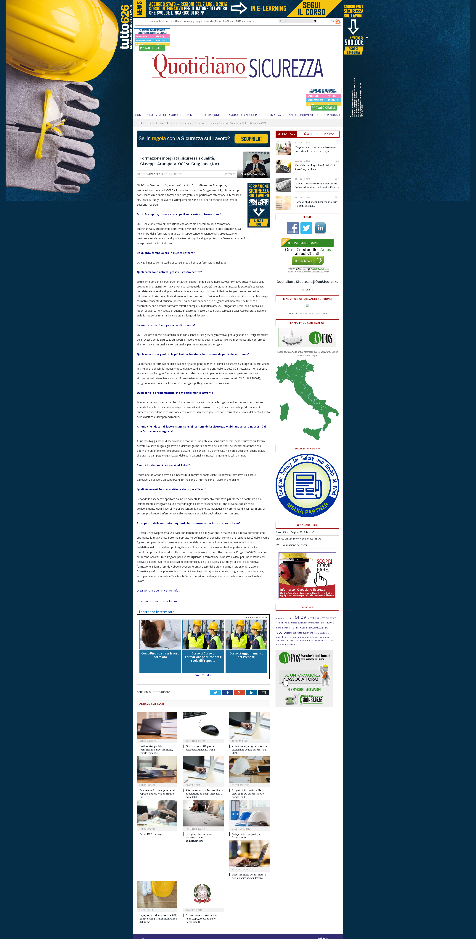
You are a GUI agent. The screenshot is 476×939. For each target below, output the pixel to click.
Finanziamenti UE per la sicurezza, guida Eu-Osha (200, 748)
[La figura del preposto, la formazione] (249, 813)
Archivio (329, 134)
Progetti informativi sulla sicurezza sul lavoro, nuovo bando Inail (248, 794)
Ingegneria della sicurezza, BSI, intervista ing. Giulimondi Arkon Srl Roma (158, 919)
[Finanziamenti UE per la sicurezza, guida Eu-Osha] (203, 725)
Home (139, 115)
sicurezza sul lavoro (285, 640)
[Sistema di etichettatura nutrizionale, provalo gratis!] (152, 50)
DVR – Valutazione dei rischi (291, 545)
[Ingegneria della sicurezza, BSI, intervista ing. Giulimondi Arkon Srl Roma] (157, 894)
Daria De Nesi (156, 174)
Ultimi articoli (286, 133)
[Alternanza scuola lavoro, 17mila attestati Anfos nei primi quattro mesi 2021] (203, 769)
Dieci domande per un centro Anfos (158, 590)
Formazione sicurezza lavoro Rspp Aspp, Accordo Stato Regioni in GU (203, 919)
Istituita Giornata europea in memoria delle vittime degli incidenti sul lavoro (317, 185)
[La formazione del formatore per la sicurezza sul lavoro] (249, 853)
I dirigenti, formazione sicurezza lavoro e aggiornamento (199, 837)
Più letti (308, 133)
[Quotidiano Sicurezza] (238, 68)
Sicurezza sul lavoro (162, 115)
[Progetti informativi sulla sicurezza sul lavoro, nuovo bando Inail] (249, 769)
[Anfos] (304, 706)
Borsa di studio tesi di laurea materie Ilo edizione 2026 (316, 203)
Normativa (273, 115)
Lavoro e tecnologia (242, 115)
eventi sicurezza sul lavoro (322, 617)
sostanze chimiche (304, 640)
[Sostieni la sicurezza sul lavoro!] (307, 598)
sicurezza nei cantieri (319, 637)
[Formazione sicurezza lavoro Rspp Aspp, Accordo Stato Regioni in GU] (203, 894)
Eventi (190, 115)
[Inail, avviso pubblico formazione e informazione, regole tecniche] (157, 725)
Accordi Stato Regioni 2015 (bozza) (295, 532)
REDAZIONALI (331, 115)
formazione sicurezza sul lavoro (158, 601)
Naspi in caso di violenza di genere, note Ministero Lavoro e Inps (315, 149)
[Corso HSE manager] (157, 813)
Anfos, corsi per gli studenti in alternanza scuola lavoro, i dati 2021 (249, 750)
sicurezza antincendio (298, 637)
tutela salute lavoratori (287, 644)
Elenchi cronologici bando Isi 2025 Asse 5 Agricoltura (315, 167)
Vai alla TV (307, 289)
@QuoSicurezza (325, 281)
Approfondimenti (301, 115)
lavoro (330, 622)
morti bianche (283, 627)
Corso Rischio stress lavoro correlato (160, 655)
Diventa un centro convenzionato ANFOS (298, 538)
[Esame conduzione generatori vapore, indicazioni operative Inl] (157, 769)
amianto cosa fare (285, 618)
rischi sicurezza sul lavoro (299, 632)
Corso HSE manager (151, 834)
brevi (301, 616)
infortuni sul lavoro (317, 622)
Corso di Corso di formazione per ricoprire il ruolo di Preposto (203, 657)
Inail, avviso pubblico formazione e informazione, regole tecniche (156, 750)
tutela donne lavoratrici (324, 640)
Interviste (231, 174)
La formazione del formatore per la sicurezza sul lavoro (249, 876)
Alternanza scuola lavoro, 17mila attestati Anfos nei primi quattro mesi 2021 (204, 794)
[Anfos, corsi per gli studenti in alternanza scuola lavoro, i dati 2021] (249, 725)
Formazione (211, 115)
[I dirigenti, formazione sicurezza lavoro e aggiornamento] (203, 813)
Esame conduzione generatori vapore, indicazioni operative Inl (157, 794)
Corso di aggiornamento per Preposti (246, 655)
